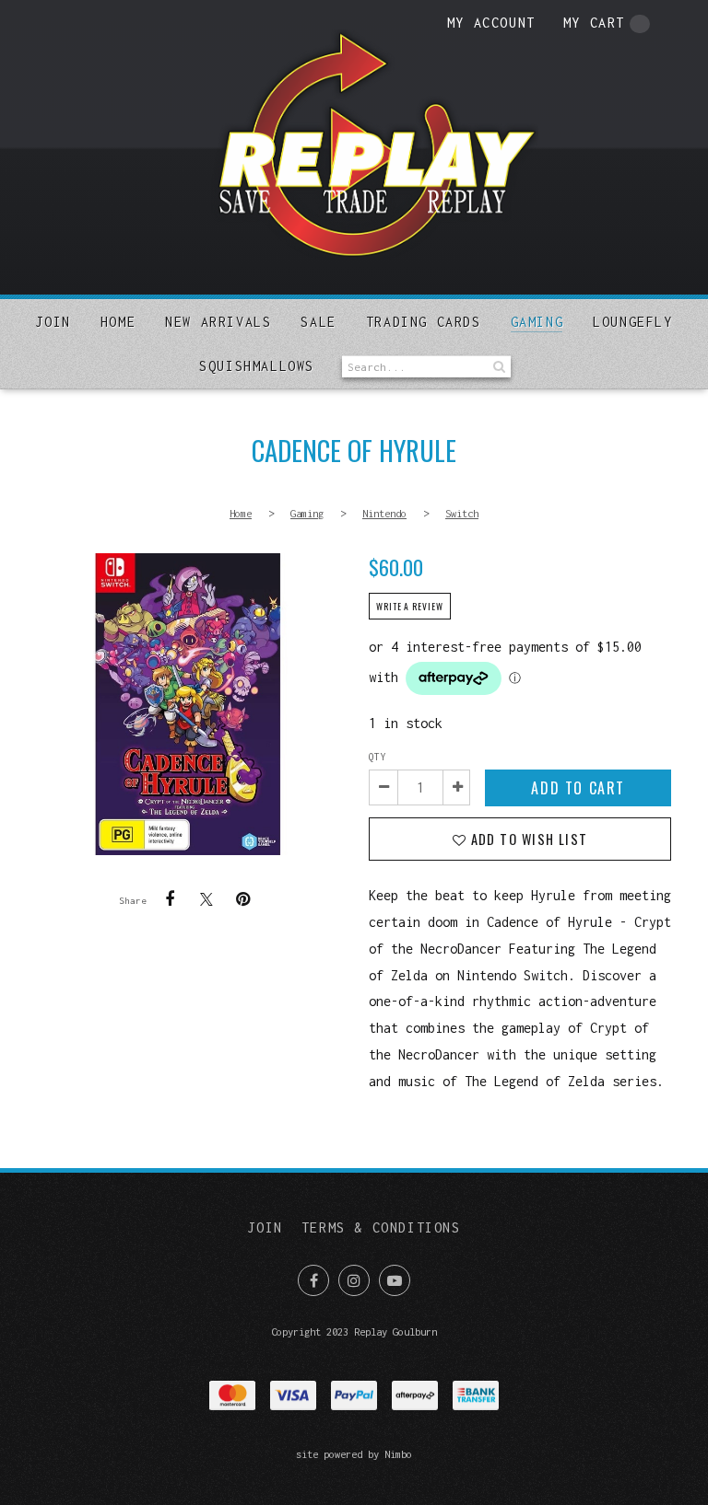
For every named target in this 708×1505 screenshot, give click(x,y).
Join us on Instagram (354, 1280)
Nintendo (384, 513)
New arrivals (218, 322)
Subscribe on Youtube (394, 1280)
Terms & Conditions (381, 1227)
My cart (594, 22)
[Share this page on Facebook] (169, 899)
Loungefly (632, 322)
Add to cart (578, 788)
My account (491, 22)
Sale (318, 322)
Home (118, 322)
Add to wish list (526, 839)
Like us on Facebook (313, 1280)
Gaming (537, 322)
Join (52, 322)
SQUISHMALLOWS (256, 366)
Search (497, 366)
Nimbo (398, 1454)
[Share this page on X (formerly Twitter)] (206, 899)
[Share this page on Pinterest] (243, 899)
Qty (377, 756)
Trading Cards (423, 322)
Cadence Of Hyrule (188, 704)
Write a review (409, 606)
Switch (461, 513)
